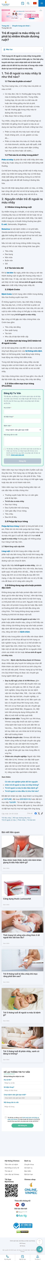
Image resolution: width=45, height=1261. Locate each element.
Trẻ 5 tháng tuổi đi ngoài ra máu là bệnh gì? (22, 1014)
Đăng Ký (22, 461)
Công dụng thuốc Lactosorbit (17, 899)
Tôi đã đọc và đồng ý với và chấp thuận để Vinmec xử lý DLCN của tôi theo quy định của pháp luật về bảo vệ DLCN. (24, 1119)
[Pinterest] (42, 813)
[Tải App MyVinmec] (11, 1190)
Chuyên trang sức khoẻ (20, 26)
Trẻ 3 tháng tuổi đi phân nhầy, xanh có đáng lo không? (21, 1052)
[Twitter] (39, 813)
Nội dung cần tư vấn (10, 435)
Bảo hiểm (27, 1171)
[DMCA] (22, 1232)
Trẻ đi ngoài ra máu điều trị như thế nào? (22, 791)
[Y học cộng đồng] (22, 1212)
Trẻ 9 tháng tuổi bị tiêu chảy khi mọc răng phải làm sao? (20, 975)
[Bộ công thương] (22, 1225)
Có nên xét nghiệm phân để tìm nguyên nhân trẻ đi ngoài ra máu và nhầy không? (22, 783)
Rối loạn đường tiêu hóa (21, 818)
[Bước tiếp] (22, 1216)
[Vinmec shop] (31, 1188)
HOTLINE (8, 799)
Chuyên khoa (29, 1164)
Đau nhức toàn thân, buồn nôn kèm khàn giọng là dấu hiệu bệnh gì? (22, 861)
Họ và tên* (8, 1080)
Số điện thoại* (9, 1087)
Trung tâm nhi (7, 28)
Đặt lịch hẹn (28, 1174)
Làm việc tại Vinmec (12, 1174)
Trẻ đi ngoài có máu (9, 820)
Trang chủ (5, 26)
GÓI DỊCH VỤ (25, 799)
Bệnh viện (7, 426)
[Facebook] (36, 813)
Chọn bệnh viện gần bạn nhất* (15, 1095)
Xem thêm (6, 868)
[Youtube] (17, 1204)
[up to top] (39, 1242)
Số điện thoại (9, 417)
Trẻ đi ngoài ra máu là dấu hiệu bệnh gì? (21, 788)
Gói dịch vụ (28, 1168)
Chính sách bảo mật (17, 455)
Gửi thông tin (22, 1125)
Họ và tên (7, 408)
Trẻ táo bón (31, 820)
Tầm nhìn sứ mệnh (11, 1164)
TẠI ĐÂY (12, 802)
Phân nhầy (21, 820)
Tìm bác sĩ (8, 1171)
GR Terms (22, 1246)
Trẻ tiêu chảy (6, 818)
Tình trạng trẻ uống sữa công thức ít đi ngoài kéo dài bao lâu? (21, 936)
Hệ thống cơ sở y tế (12, 1168)
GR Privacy (22, 1243)
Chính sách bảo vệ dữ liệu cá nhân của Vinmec (22, 1241)
